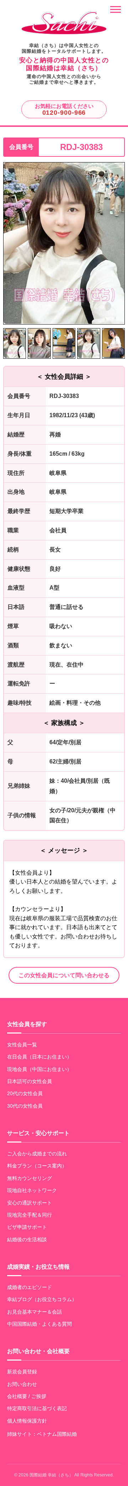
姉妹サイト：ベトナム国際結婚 (42, 1434)
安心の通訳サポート (29, 1203)
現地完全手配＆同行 (29, 1215)
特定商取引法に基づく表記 (37, 1408)
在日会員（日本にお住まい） (39, 1057)
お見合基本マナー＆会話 (34, 1312)
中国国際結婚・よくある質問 (39, 1324)
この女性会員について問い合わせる (64, 975)
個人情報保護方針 (27, 1421)
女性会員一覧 (22, 1044)
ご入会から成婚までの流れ (37, 1153)
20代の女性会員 (25, 1093)
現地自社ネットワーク (32, 1190)
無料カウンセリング (29, 1178)
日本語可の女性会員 (29, 1081)
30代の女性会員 (25, 1106)
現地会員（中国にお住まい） (39, 1069)
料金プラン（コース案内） (37, 1166)
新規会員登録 (22, 1371)
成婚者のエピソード (29, 1287)
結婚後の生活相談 (27, 1239)
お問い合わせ (22, 1384)
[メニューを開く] (115, 9)
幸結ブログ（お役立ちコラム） (42, 1299)
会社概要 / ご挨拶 (26, 1396)
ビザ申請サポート (27, 1227)
